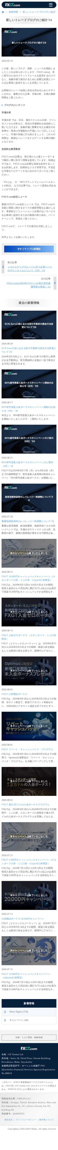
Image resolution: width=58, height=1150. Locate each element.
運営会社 (8, 1120)
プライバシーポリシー (25, 1120)
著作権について (46, 1120)
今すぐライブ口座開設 (29, 249)
